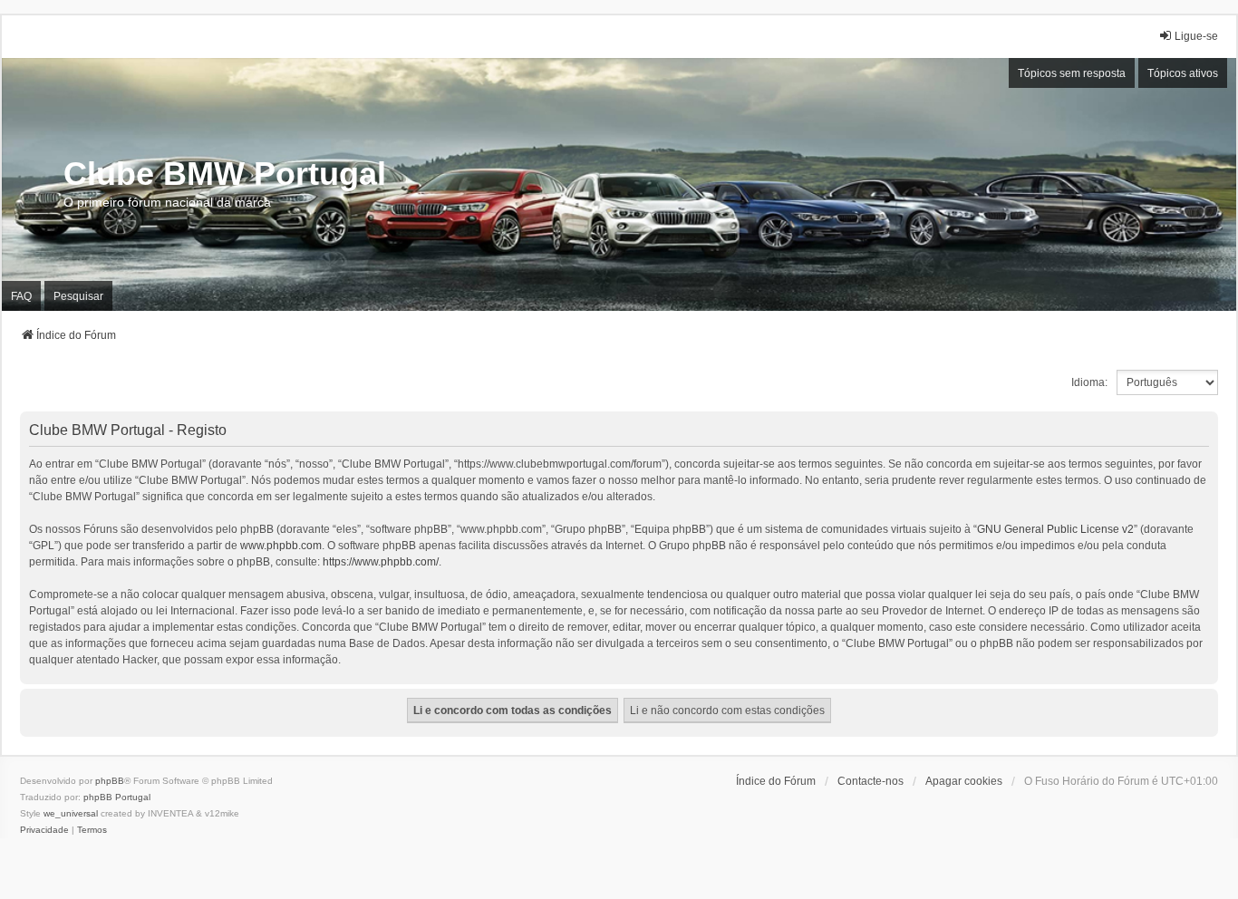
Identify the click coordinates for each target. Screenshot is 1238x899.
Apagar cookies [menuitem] (963, 781)
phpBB (109, 781)
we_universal (71, 813)
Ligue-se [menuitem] (1196, 36)
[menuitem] (44, 830)
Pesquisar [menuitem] (78, 296)
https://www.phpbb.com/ (381, 562)
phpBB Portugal (116, 797)
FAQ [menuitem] (21, 296)
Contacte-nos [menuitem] (870, 781)
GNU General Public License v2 (1055, 529)
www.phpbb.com (281, 545)
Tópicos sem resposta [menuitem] (1072, 73)
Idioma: (1089, 382)
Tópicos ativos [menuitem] (1182, 73)
